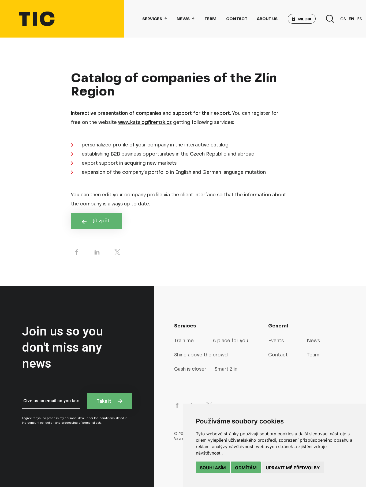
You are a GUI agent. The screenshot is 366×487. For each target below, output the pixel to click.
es (359, 18)
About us (267, 18)
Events (276, 340)
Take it (104, 401)
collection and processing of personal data (71, 423)
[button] (301, 19)
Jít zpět (102, 220)
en (351, 18)
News (183, 18)
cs (343, 18)
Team (210, 18)
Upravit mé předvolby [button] (293, 467)
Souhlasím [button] (213, 467)
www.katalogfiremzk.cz (145, 122)
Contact (236, 18)
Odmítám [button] (246, 467)
